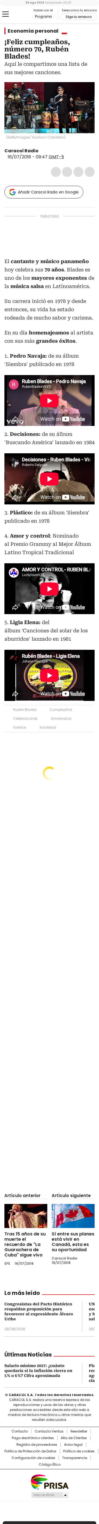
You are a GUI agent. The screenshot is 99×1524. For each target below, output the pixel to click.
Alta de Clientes (74, 1438)
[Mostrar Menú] (5, 14)
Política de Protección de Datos (30, 1451)
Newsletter (78, 1431)
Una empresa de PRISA (49, 1481)
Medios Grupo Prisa (49, 1495)
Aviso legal (73, 1444)
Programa (43, 16)
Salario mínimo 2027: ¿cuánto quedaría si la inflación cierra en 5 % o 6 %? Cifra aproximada (38, 1370)
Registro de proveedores (36, 1444)
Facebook (56, 172)
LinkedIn (78, 172)
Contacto (20, 1431)
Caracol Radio (18, 14)
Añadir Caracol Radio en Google (48, 192)
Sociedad (47, 727)
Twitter (67, 172)
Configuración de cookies (33, 1458)
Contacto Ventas (49, 1431)
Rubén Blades (25, 709)
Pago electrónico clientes (33, 1438)
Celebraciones (25, 718)
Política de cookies (79, 1451)
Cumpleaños (61, 709)
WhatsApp (90, 172)
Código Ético (50, 1464)
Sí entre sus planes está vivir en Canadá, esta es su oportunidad (73, 1242)
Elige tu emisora (79, 17)
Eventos (19, 727)
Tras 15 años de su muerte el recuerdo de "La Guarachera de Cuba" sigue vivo (25, 1244)
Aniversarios (61, 718)
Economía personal (33, 31)
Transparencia (74, 1458)
